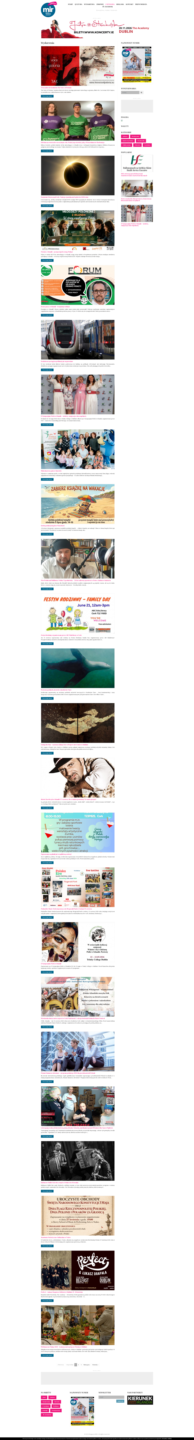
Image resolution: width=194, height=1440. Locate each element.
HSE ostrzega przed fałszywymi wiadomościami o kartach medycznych (134, 174)
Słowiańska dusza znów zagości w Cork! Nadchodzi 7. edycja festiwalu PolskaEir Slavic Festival (73, 1018)
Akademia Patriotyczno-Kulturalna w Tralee (56, 1237)
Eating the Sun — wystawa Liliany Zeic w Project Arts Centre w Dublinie (64, 745)
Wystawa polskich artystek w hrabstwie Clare (56, 690)
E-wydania (110, 4)
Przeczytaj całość (47, 96)
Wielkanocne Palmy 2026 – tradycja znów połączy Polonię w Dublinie (64, 1347)
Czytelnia (147, 145)
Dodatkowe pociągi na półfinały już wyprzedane (57, 361)
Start (70, 4)
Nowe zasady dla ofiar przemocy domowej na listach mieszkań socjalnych (136, 199)
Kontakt (129, 4)
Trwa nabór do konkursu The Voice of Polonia (56, 88)
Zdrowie (100, 4)
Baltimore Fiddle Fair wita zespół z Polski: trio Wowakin (59, 1182)
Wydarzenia (89, 4)
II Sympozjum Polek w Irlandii (51, 964)
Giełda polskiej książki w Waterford (52, 526)
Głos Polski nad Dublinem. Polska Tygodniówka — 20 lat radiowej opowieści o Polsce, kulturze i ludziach (76, 580)
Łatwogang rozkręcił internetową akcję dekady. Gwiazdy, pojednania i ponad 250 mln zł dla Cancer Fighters (77, 1128)
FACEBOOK (108, 7)
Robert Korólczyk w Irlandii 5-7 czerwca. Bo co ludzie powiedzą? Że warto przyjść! (68, 799)
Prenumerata (141, 4)
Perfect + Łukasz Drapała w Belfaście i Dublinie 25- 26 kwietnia (62, 1292)
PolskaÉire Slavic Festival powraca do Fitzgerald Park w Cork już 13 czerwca (66, 909)
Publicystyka (127, 145)
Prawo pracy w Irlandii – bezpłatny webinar (55, 307)
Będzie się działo (128, 140)
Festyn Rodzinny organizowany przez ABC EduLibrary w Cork (61, 635)
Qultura (78, 4)
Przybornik (141, 140)
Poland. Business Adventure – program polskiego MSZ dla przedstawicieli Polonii (68, 1073)
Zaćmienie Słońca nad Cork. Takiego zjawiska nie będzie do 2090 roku (64, 197)
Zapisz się (120, 1401)
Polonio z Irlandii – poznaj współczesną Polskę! (57, 252)
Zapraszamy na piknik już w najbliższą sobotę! (56, 854)
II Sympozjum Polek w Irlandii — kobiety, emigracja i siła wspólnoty (63, 416)
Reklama (120, 4)
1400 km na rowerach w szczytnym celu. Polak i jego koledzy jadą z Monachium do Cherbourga (72, 142)
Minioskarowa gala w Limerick (51, 471)
